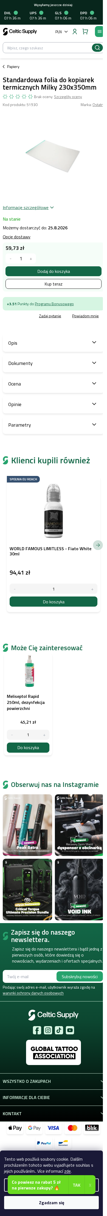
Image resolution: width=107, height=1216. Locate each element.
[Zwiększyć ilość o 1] (31, 258)
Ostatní (98, 104)
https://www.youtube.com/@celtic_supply (70, 1030)
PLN (58, 32)
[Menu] (99, 31)
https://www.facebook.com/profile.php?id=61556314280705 (37, 1030)
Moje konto (74, 31)
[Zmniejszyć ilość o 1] (10, 258)
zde (67, 1171)
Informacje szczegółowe (26, 207)
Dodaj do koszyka (53, 271)
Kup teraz (53, 284)
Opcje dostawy (16, 237)
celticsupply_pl (48, 1030)
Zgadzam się (51, 1202)
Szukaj (97, 48)
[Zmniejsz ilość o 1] (12, 735)
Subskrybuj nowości (80, 976)
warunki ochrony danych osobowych (33, 993)
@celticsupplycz (59, 1030)
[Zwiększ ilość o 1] (44, 735)
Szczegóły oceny (68, 96)
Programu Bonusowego (54, 304)
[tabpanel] (28, 704)
